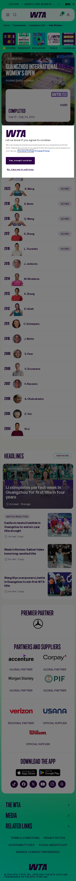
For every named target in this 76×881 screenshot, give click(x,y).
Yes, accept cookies (20, 160)
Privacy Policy (41, 151)
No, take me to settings (20, 169)
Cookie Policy (25, 151)
